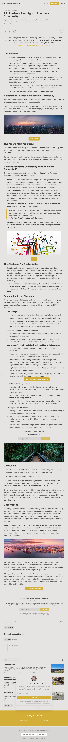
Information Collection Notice (33, 703)
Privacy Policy (46, 703)
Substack (25, 738)
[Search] (44, 3)
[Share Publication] (47, 3)
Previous (10, 627)
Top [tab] (6, 660)
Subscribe (54, 3)
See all (7, 705)
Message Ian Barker (35, 588)
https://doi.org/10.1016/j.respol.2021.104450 (34, 45)
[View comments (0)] (9, 31)
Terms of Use (42, 701)
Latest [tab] (10, 660)
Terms (37, 730)
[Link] (1, 95)
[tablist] (11, 639)
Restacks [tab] (14, 639)
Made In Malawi (10, 665)
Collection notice (44, 730)
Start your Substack (29, 734)
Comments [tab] (8, 639)
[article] (34, 668)
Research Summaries (11, 10)
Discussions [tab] (16, 660)
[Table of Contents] (2, 371)
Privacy (32, 730)
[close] (50, 676)
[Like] (5, 31)
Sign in (63, 3)
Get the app (42, 734)
